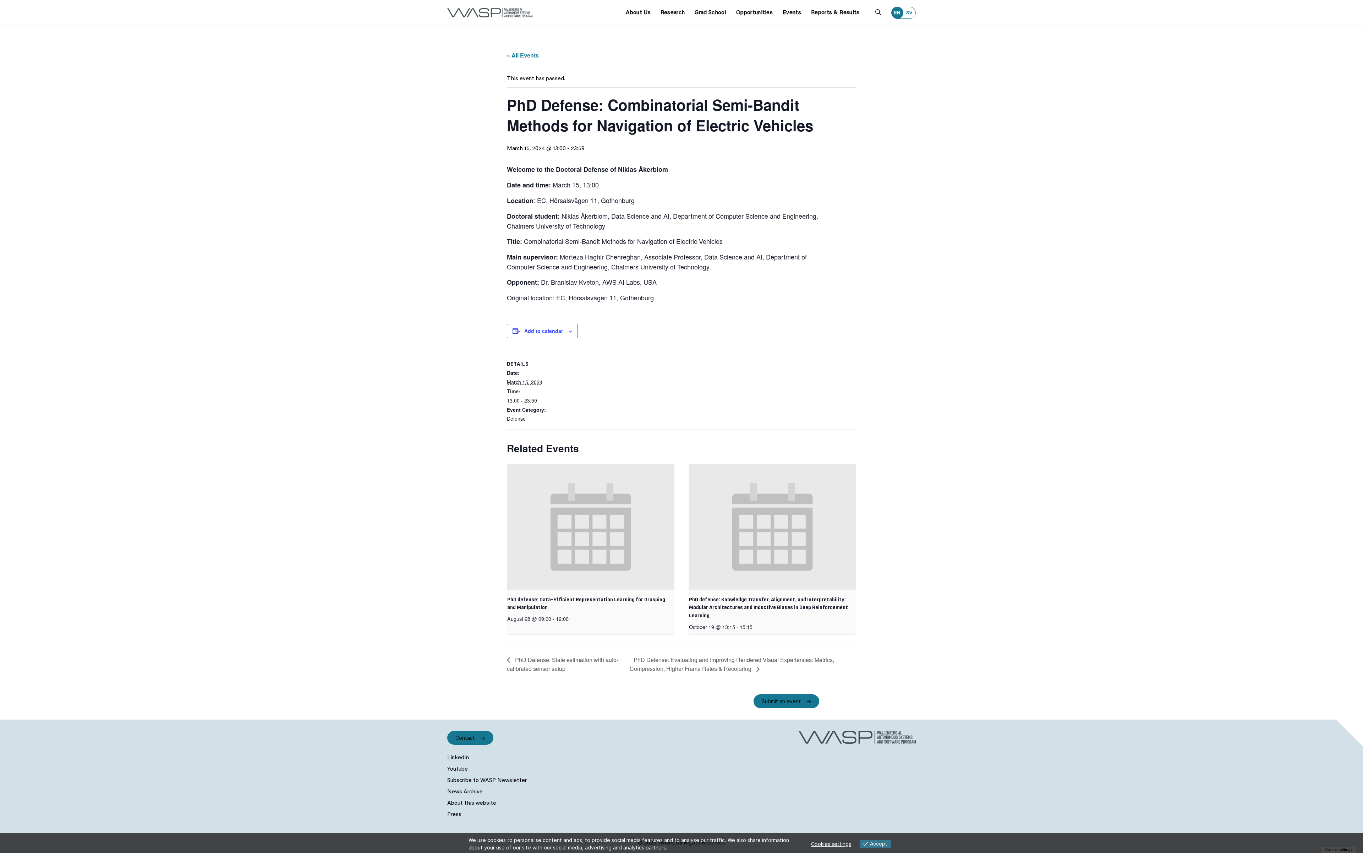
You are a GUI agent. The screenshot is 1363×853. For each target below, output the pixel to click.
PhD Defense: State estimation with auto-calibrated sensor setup (562, 664)
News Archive (465, 792)
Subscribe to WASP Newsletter (487, 780)
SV (909, 13)
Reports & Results (835, 13)
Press (454, 815)
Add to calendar (543, 330)
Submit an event (781, 701)
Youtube (457, 769)
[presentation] (590, 527)
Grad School (710, 13)
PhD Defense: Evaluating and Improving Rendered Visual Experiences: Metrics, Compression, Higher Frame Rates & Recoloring (732, 664)
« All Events (523, 55)
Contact (465, 738)
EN (897, 13)
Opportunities (754, 13)
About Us (638, 13)
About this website (471, 803)
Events (792, 13)
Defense (516, 418)
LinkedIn (458, 758)
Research (673, 13)
